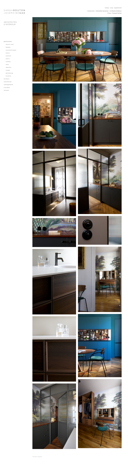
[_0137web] (100, 279)
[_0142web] (100, 413)
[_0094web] (54, 349)
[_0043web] (100, 181)
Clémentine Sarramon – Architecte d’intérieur (109, 11)
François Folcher (117, 13)
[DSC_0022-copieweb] (54, 183)
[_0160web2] (100, 345)
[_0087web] (54, 232)
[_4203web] (54, 416)
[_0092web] (54, 281)
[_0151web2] (77, 49)
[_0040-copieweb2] (100, 115)
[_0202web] (54, 116)
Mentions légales (37, 456)
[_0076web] (100, 230)
